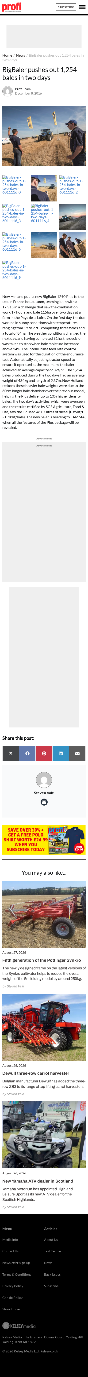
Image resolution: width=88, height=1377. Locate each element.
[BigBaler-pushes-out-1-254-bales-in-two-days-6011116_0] (15, 188)
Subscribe (66, 6)
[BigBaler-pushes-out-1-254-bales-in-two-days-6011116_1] (44, 188)
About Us (51, 1240)
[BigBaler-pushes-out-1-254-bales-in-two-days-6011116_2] (72, 188)
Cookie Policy (12, 1298)
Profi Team (23, 89)
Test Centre (52, 1251)
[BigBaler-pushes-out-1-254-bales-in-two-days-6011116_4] (44, 217)
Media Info (10, 1240)
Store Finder (11, 1309)
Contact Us (10, 1251)
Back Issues (52, 1274)
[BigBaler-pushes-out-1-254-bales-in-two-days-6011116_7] (44, 245)
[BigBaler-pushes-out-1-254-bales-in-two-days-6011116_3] (15, 217)
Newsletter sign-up (16, 1263)
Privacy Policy (12, 1286)
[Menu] (82, 7)
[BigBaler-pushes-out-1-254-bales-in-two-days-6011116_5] (72, 217)
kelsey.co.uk (49, 1351)
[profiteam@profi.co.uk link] (44, 802)
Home (7, 55)
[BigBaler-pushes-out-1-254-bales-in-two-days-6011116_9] (15, 274)
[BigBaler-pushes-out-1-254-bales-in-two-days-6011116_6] (15, 245)
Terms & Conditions (16, 1274)
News (20, 55)
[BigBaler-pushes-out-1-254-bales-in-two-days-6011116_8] (72, 245)
